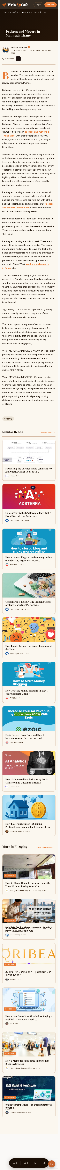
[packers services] (5, 50)
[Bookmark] (35, 1163)
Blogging (14, 12)
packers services (19, 47)
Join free (50, 4)
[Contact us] (51, 1163)
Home (5, 12)
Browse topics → (48, 432)
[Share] (44, 1163)
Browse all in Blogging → (45, 847)
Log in (38, 4)
